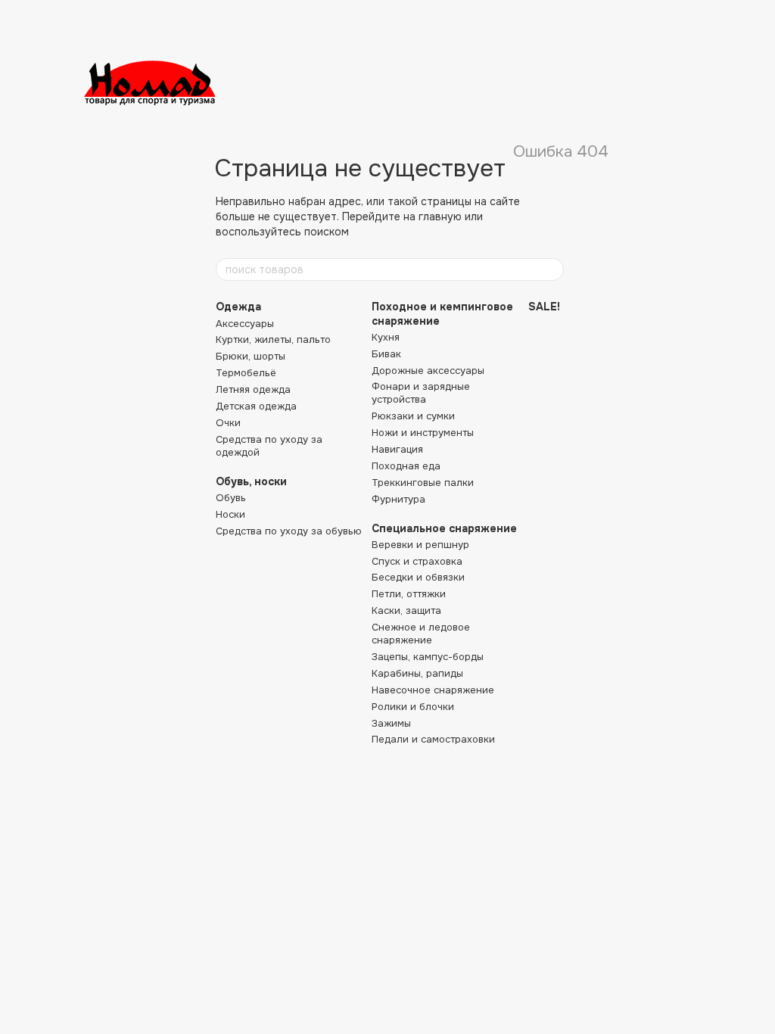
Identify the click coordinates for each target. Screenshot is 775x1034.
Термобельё (246, 372)
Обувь (231, 497)
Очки (228, 422)
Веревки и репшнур (420, 544)
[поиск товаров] (552, 269)
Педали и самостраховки (433, 739)
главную (440, 216)
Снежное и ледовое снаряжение (421, 633)
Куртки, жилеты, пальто (273, 339)
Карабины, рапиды (417, 673)
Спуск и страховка (417, 561)
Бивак (386, 353)
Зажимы (391, 723)
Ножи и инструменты (423, 432)
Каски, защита (406, 610)
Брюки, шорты (250, 356)
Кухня (386, 337)
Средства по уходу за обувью (289, 531)
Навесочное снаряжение (433, 690)
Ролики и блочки (413, 706)
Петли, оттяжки (409, 593)
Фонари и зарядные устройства (421, 393)
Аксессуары (245, 323)
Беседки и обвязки (418, 577)
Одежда (238, 306)
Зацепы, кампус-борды (428, 656)
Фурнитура (398, 499)
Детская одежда (256, 406)
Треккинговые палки (423, 482)
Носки (230, 514)
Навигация (397, 449)
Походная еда (406, 465)
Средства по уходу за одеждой (269, 446)
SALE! (544, 306)
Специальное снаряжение (444, 528)
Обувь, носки (251, 481)
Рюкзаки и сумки (413, 416)
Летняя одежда (253, 389)
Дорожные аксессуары (428, 370)
